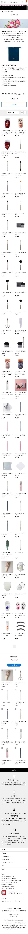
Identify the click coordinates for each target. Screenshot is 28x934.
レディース (23, 8)
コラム (3, 869)
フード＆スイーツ (13, 8)
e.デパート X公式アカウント (7, 888)
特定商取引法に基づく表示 (8, 910)
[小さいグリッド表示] (25, 112)
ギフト (18, 8)
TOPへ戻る (14, 770)
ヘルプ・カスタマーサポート (7, 901)
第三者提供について (21, 910)
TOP (2, 11)
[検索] (5, 2)
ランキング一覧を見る (13, 665)
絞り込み (14, 104)
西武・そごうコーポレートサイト (8, 878)
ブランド (3, 853)
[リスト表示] (22, 112)
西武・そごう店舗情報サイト (7, 876)
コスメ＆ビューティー (4, 8)
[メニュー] (1, 2)
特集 (2, 866)
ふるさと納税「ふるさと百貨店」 (8, 886)
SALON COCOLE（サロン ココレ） (8, 882)
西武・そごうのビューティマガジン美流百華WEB (11, 880)
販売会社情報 (17, 908)
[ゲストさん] (22, 2)
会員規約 (9, 908)
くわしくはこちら (5, 824)
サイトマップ (17, 901)
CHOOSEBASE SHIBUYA (6, 884)
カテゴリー (4, 850)
